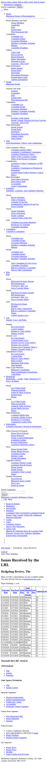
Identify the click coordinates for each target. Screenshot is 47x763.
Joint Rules (15, 73)
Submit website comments (16, 738)
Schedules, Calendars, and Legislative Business (24, 191)
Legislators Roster (18, 454)
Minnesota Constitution (20, 370)
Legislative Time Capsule (21, 472)
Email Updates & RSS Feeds (17, 754)
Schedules (10, 188)
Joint (8, 141)
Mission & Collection (14, 531)
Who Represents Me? (19, 32)
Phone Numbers (12, 735)
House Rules (16, 70)
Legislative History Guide (21, 463)
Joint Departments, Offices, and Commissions (24, 143)
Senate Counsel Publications (22, 438)
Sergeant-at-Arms (18, 61)
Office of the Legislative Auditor (24, 157)
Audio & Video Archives (21, 392)
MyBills (14, 306)
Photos (13, 397)
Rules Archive (16, 361)
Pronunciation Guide (19, 77)
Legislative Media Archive (21, 417)
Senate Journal (17, 127)
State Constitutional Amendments (24, 372)
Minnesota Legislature (12, 5)
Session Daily (16, 395)
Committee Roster (18, 39)
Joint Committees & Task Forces (24, 263)
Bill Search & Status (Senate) (22, 293)
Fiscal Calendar (17, 206)
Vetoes (13, 313)
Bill (22, 286)
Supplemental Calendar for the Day (25, 204)
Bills (8, 272)
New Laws (15, 483)
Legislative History (13, 524)
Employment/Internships (15, 700)
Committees (10, 229)
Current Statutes (17, 329)
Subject (9, 673)
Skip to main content (9, 2)
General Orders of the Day (21, 218)
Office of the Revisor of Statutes (23, 159)
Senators (14, 91)
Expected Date (6, 591)
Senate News (11, 750)
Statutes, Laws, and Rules (16, 320)
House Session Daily (19, 449)
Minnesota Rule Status (20, 363)
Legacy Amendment (19, 186)
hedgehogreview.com (32, 579)
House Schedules (18, 197)
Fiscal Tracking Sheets (20, 288)
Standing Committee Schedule (23, 43)
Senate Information (18, 458)
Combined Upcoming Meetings (23, 222)
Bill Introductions (18, 284)
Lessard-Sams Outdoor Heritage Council (27, 172)
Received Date (15, 591)
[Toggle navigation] (2, 10)
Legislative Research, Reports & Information (23, 426)
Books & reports (17, 485)
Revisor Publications (19, 442)
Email (35, 733)
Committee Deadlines (19, 48)
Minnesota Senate (13, 84)
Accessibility (16, 184)
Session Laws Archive (20, 345)
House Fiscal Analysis (20, 433)
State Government (22, 513)
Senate (8, 82)
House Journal (16, 68)
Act (26, 286)
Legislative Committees (15, 231)
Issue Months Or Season (28, 591)
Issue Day (33, 591)
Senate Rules (16, 129)
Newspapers (11, 508)
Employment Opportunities (16, 535)
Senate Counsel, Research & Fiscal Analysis (28, 120)
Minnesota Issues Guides (21, 481)
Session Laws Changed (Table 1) (24, 347)
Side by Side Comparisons (21, 270)
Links (8, 522)
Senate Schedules (18, 211)
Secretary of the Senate (20, 118)
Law (8, 318)
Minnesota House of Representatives (20, 16)
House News (11, 747)
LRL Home (5, 548)
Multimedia (10, 377)
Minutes (14, 45)
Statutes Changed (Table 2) (21, 349)
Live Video (15, 388)
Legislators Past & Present (21, 465)
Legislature (10, 513)
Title (8, 671)
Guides (9, 520)
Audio (22, 388)
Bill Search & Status (19, 304)
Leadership (15, 25)
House (8, 14)
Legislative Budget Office (21, 150)
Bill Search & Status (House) (22, 281)
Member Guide (17, 456)
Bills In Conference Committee (23, 268)
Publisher (9, 675)
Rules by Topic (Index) (20, 358)
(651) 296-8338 (12, 733)
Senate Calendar (17, 216)
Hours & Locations (31, 531)
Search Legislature (8, 7)
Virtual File (28, 515)
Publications (11, 424)
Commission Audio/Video (21, 422)
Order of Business (18, 200)
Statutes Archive (17, 333)
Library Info (11, 529)
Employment (16, 30)
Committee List (17, 36)
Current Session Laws (19, 315)
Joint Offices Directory (20, 179)
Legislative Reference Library (23, 154)
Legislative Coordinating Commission (26, 152)
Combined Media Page (20, 415)
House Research (17, 57)
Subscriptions (16, 138)
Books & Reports (13, 504)
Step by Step (11, 526)
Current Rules (16, 356)
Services (17, 533)
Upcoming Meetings (19, 41)
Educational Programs (19, 75)
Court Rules (16, 374)
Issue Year (22, 591)
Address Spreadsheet (19, 79)
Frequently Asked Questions (17, 706)
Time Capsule (17, 515)
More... (14, 175)
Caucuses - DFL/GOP (20, 64)
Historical (10, 511)
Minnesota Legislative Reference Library (17, 497)
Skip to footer (39, 2)
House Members (17, 23)
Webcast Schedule (18, 390)
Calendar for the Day (19, 202)
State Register (16, 365)
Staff (13, 27)
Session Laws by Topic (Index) (23, 343)
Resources (21, 526)
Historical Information (14, 697)
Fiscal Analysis (17, 55)
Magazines (10, 506)
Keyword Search (17, 327)
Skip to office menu (25, 2)
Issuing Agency (12, 688)
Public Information (18, 59)
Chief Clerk (15, 52)
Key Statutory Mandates (30, 533)
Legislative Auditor (18, 440)
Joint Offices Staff (18, 182)
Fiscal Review (16, 479)
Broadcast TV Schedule (20, 225)
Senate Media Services (20, 408)
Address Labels (17, 136)
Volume (39, 591)
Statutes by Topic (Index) (21, 331)
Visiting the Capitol (13, 702)
